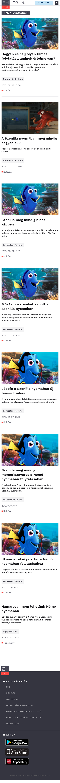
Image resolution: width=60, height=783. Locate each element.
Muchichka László (13, 499)
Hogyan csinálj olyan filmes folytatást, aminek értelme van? (28, 56)
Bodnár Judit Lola (13, 79)
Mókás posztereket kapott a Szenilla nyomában (25, 306)
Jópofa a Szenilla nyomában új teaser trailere (27, 391)
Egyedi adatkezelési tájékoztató (23, 711)
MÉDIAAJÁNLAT (13, 724)
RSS (8, 687)
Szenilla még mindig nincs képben (23, 222)
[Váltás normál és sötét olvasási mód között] (23, 3)
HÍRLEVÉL (10, 693)
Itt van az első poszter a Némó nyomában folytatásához (27, 561)
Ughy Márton (10, 631)
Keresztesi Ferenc (12, 245)
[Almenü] (16, 2)
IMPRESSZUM (12, 699)
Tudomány (8, 643)
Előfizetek (43, 2)
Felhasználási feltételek (19, 705)
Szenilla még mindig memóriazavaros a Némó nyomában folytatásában (22, 474)
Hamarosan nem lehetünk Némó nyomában (29, 609)
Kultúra (7, 90)
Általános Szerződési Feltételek (23, 718)
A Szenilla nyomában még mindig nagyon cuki (29, 140)
